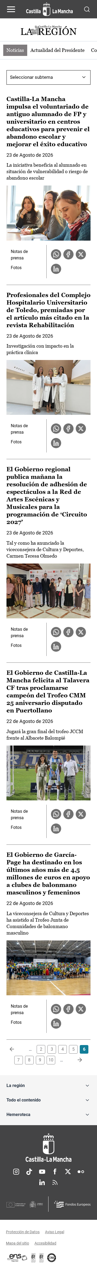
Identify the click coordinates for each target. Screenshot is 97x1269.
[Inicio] (48, 1147)
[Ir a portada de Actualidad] (48, 31)
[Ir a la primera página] (16, 1049)
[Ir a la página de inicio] (49, 9)
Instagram (16, 1171)
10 (50, 1060)
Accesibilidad (45, 1243)
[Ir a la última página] (75, 1060)
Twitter (67, 1171)
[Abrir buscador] (87, 9)
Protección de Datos (23, 1232)
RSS (54, 1182)
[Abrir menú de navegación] (11, 9)
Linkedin (42, 1182)
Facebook (54, 1171)
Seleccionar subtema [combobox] (31, 77)
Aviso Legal (54, 1232)
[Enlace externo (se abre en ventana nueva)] (41, 1258)
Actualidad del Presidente (57, 50)
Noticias (15, 50)
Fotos (16, 267)
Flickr (80, 1171)
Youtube (42, 1171)
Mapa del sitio (17, 1243)
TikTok (29, 1171)
